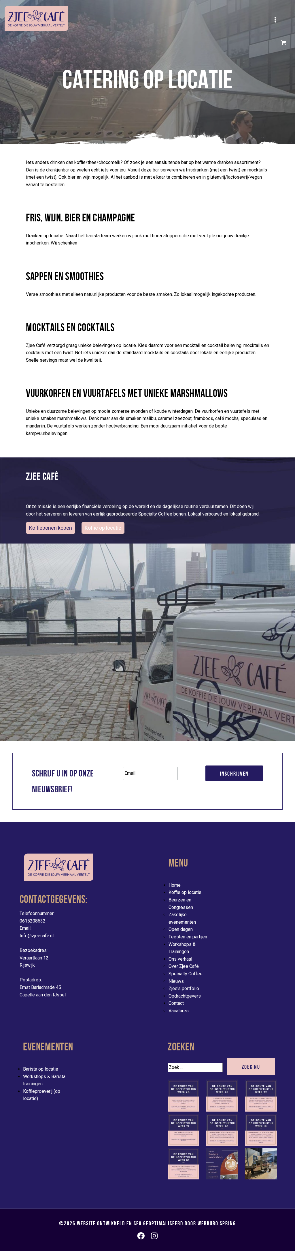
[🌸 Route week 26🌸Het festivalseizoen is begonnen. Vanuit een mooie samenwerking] (183, 1110)
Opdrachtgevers (185, 996)
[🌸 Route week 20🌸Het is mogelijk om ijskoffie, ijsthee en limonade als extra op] (222, 1144)
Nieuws (176, 981)
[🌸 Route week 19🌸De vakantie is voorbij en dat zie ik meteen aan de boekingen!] (261, 1144)
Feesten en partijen (188, 937)
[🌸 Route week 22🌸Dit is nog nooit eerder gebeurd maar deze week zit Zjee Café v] (261, 1110)
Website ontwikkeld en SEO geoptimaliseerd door (156, 1223)
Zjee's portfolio (184, 988)
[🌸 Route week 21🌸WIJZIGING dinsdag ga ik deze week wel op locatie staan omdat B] (183, 1144)
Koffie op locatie (185, 892)
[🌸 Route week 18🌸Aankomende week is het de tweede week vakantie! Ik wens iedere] (183, 1178)
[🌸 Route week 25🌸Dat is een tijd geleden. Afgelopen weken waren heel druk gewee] (222, 1110)
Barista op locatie (40, 1069)
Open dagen (181, 929)
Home (175, 885)
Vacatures (179, 1010)
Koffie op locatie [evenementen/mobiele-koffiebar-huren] (103, 528)
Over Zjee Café (184, 966)
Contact (176, 1003)
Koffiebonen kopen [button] (50, 528)
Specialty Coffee (186, 973)
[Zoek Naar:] (197, 1067)
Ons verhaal (180, 959)
